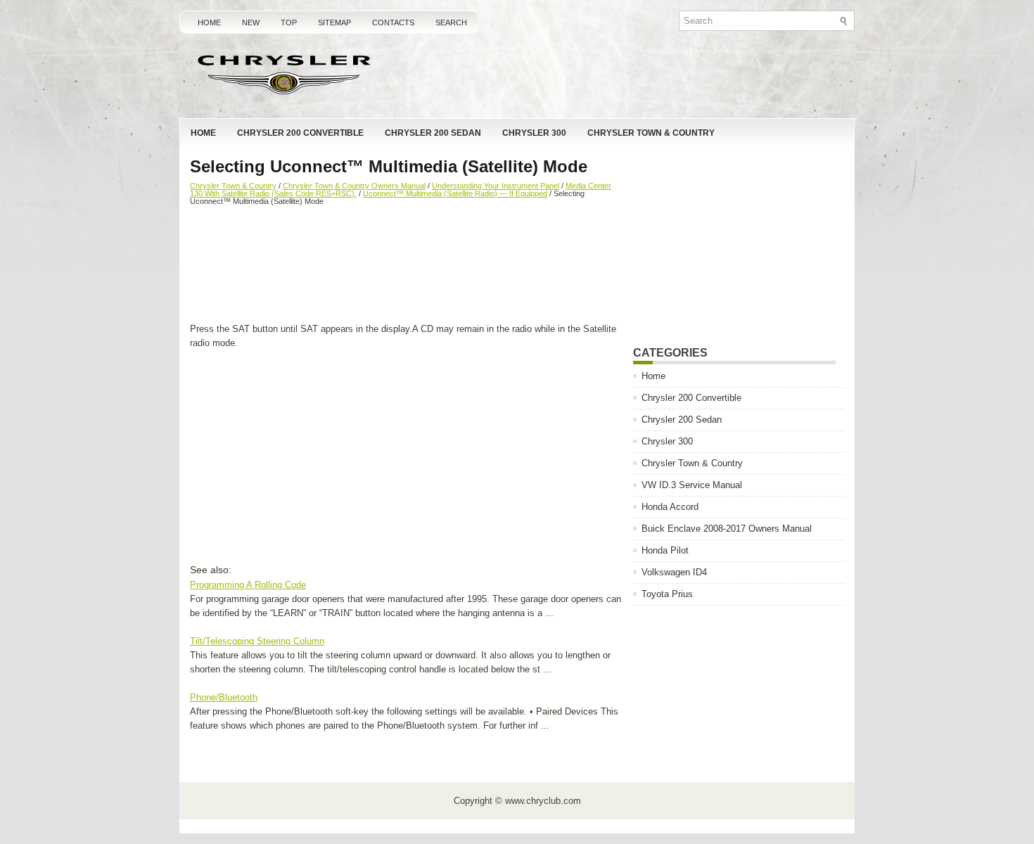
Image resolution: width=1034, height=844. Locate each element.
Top (289, 22)
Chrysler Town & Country (651, 133)
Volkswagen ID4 (674, 572)
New (251, 22)
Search (451, 22)
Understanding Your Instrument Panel (495, 185)
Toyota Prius (667, 594)
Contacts (393, 22)
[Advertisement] (406, 266)
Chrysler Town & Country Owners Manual (354, 185)
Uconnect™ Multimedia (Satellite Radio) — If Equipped (455, 193)
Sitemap (334, 22)
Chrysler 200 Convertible (300, 133)
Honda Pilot (665, 550)
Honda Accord (670, 506)
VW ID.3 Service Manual (692, 485)
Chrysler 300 (534, 133)
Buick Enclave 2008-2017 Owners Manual (727, 528)
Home (209, 22)
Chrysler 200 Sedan (433, 133)
